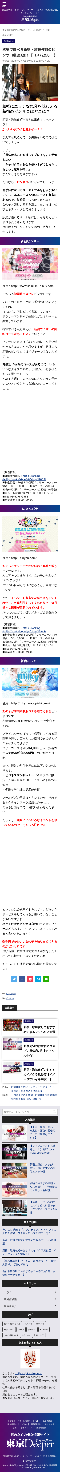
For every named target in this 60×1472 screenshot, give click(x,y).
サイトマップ (26, 1427)
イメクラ (28, 1323)
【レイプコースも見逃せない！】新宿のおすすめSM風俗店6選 (42, 1149)
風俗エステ (39, 1335)
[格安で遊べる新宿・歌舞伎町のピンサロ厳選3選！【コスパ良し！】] (38, 979)
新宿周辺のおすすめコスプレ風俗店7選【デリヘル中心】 (39, 1050)
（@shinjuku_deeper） (28, 1373)
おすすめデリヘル (12, 1323)
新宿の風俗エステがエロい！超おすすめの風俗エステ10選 (42, 1168)
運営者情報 (41, 1427)
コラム (24, 1424)
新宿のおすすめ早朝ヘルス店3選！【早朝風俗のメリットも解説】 (43, 1187)
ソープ (21, 1329)
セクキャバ (9, 1329)
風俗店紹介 (11, 993)
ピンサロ (10, 998)
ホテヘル (26, 1335)
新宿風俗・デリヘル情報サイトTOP (23, 1421)
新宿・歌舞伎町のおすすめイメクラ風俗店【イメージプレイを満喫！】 (39, 1074)
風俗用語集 (36, 1424)
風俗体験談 (47, 1421)
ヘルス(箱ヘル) (11, 1335)
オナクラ (40, 1323)
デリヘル (32, 1329)
